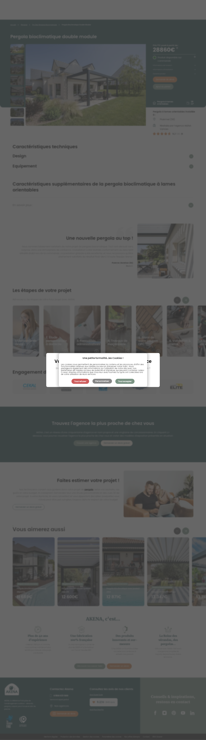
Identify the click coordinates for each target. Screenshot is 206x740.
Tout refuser (80, 381)
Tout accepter (125, 381)
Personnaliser (102, 381)
